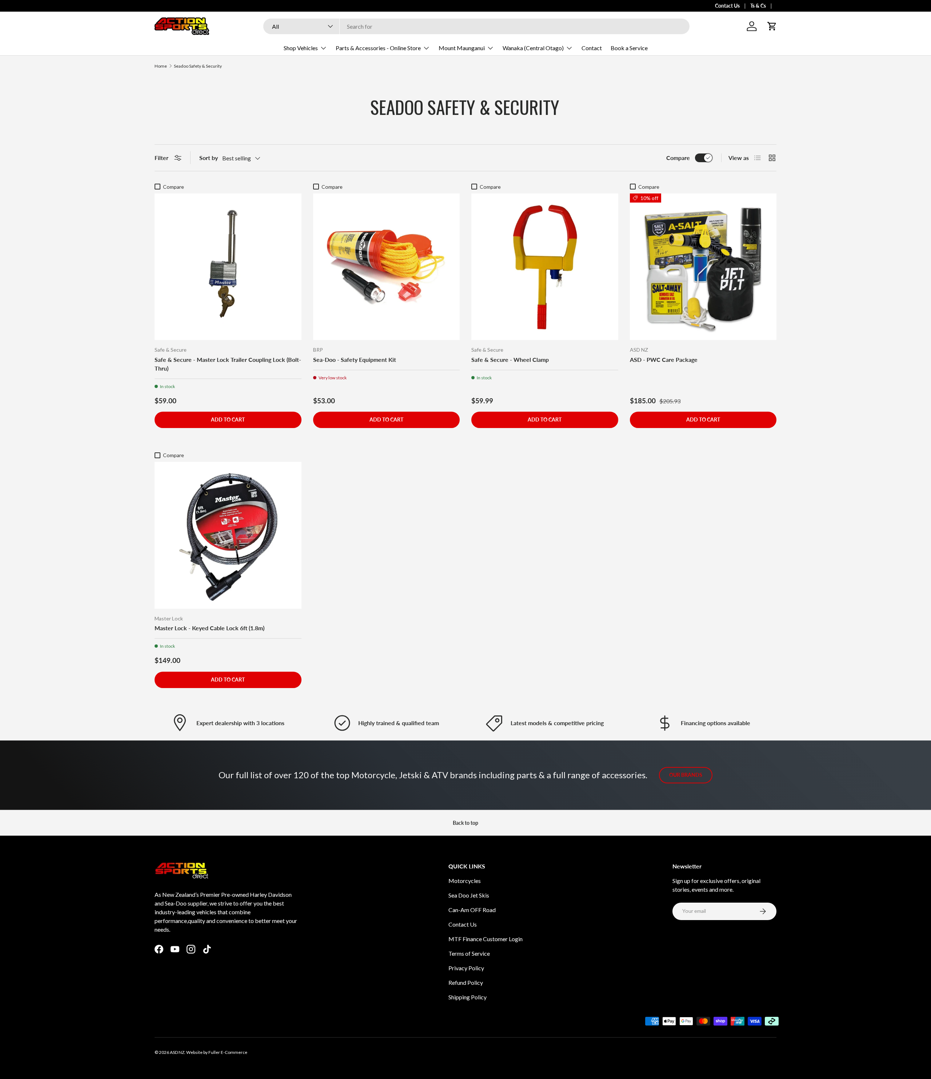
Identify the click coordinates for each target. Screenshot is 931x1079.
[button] (772, 26)
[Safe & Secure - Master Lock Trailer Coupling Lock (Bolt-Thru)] (228, 266)
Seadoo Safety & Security (198, 66)
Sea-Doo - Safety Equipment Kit (354, 359)
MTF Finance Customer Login (485, 938)
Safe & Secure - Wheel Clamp (510, 359)
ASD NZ (177, 1052)
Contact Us (727, 6)
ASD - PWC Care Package (664, 359)
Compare (678, 157)
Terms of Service (469, 953)
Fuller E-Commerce (227, 1052)
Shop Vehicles (301, 47)
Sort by (208, 157)
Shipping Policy (467, 997)
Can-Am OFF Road (472, 909)
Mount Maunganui (462, 47)
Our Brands (685, 775)
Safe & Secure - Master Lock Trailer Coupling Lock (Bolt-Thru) (228, 364)
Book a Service (629, 47)
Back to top (465, 823)
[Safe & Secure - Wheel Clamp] (544, 266)
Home (161, 66)
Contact (592, 47)
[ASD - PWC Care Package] (703, 266)
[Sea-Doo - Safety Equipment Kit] (386, 266)
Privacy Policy (466, 967)
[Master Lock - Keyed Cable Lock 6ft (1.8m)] (228, 535)
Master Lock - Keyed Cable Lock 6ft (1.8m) (209, 627)
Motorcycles (464, 880)
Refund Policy (465, 982)
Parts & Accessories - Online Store (378, 47)
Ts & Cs (758, 6)
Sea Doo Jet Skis (468, 895)
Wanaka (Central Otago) (533, 47)
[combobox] (476, 26)
